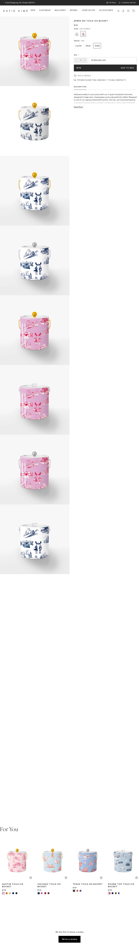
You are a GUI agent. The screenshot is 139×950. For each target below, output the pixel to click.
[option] (76, 33)
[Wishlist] (128, 11)
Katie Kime (16, 11)
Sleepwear (44, 10)
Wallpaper (60, 10)
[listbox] (105, 33)
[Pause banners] (3, 2)
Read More (78, 107)
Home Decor (88, 10)
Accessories (106, 10)
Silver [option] (88, 45)
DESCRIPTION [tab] (80, 87)
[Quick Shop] (30, 877)
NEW (33, 10)
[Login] (123, 11)
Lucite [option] (78, 45)
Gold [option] (97, 45)
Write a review (69, 939)
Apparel (74, 10)
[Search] (118, 11)
